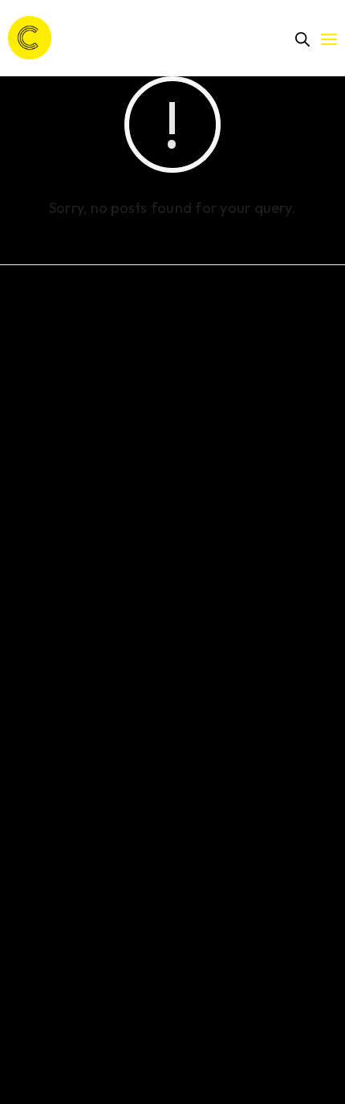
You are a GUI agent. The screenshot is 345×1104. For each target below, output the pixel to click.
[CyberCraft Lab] (29, 37)
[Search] (302, 39)
